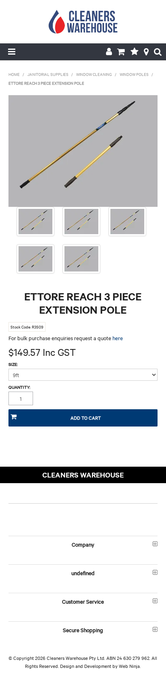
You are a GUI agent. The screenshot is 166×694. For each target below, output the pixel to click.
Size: (13, 364)
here (117, 337)
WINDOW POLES (134, 74)
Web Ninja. (130, 666)
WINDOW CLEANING (94, 74)
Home (14, 74)
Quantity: (19, 387)
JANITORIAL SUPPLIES (47, 74)
